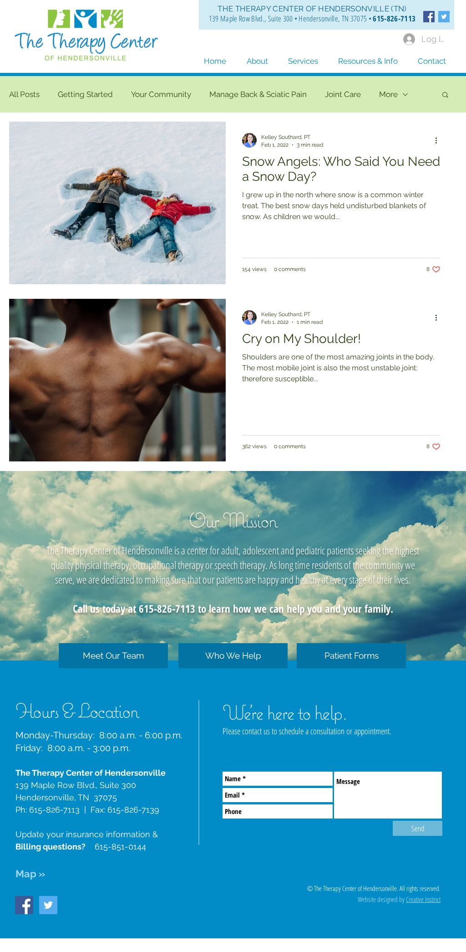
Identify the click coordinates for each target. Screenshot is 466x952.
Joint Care (343, 94)
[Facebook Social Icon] (429, 16)
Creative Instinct (423, 899)
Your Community (161, 94)
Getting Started (85, 94)
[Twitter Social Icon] (444, 16)
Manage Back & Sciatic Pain (258, 94)
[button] (368, 57)
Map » (30, 874)
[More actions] (439, 140)
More (388, 94)
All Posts (24, 94)
